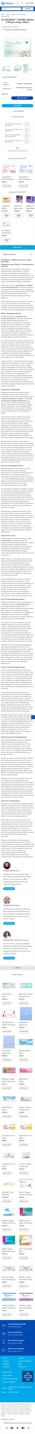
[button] (17, 3)
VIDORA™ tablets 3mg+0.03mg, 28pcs (25, 1307)
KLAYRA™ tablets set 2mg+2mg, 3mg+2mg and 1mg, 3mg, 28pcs (25, 1165)
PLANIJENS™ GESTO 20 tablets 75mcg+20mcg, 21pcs (8, 178)
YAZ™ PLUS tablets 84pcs (25, 1250)
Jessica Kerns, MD (10, 940)
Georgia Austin (8, 871)
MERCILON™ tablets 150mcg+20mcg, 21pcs (24, 1080)
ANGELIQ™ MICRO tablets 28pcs (6, 207)
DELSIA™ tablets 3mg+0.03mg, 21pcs (8, 1278)
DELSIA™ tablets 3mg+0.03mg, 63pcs (25, 1278)
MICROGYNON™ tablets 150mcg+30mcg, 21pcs (25, 1052)
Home (3, 14)
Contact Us (6, 1366)
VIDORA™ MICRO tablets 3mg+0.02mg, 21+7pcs (9, 1307)
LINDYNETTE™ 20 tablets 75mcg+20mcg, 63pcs (25, 1137)
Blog (20, 1364)
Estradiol (20, 83)
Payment (6, 1361)
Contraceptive (5, 16)
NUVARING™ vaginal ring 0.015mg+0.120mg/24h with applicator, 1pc (26, 1024)
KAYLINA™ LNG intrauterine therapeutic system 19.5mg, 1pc (8, 1194)
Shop (7, 14)
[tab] (17, 247)
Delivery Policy (8, 1372)
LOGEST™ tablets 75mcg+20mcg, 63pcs (25, 1109)
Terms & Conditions (9, 1382)
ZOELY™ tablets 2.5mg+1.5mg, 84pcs (26, 1193)
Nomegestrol (28, 83)
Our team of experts (25, 1361)
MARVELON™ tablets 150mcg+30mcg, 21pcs (7, 1109)
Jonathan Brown (9, 905)
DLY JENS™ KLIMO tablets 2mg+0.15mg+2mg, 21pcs (6, 232)
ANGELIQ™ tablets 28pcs (18, 207)
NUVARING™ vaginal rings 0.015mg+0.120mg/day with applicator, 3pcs (9, 1052)
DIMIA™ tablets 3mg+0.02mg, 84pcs (8, 1250)
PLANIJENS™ (12, 77)
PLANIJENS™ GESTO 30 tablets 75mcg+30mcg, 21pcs (25, 178)
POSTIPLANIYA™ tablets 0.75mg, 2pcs (9, 1024)
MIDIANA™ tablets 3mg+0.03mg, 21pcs (8, 1080)
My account (22, 1366)
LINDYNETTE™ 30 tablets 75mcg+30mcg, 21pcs (8, 1165)
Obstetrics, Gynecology (18, 14)
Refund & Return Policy (10, 1379)
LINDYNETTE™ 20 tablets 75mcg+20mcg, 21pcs (8, 1137)
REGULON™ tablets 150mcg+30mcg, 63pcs (26, 995)
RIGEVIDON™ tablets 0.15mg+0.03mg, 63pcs (7, 995)
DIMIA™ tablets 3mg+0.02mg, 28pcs (25, 1222)
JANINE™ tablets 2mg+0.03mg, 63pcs (8, 1222)
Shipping (6, 1364)
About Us (22, 1358)
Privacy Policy (7, 1375)
